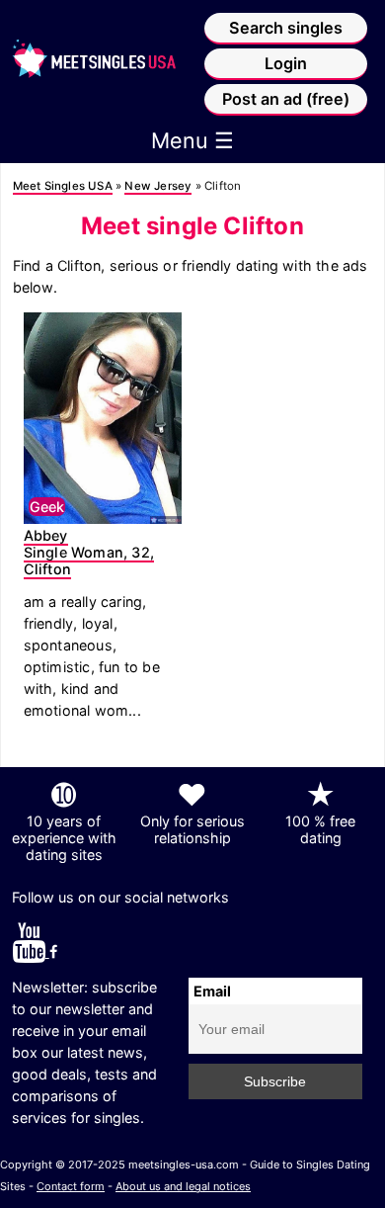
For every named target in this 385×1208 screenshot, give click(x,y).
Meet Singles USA (63, 186)
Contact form (71, 1186)
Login (286, 63)
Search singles (286, 28)
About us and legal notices (183, 1186)
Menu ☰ (192, 140)
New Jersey (158, 186)
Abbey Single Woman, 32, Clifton (89, 552)
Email (212, 991)
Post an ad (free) (285, 99)
